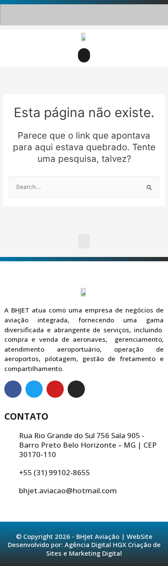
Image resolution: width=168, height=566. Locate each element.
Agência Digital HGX (95, 544)
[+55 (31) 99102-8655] (9, 472)
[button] (84, 55)
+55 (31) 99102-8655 (54, 472)
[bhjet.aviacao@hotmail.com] (9, 490)
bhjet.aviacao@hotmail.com (68, 490)
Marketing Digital (95, 553)
